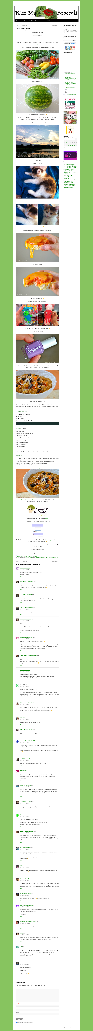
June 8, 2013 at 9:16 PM (24, 760)
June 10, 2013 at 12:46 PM (25, 923)
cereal (65, 166)
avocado (72, 163)
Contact (56, 20)
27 (72, 145)
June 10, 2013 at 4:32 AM (24, 880)
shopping (72, 184)
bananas (66, 164)
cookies (65, 169)
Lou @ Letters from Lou (25, 759)
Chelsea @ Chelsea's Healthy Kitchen (28, 740)
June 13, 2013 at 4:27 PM (24, 947)
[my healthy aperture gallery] (70, 92)
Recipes (21, 20)
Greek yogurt (68, 172)
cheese (69, 166)
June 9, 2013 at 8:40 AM (24, 771)
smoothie (65, 185)
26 (70, 145)
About (25, 20)
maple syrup (70, 173)
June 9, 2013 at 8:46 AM (24, 786)
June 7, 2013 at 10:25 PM (24, 656)
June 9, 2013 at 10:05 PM (24, 867)
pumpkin (52, 557)
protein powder (70, 181)
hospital (74, 172)
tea (74, 185)
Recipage (39, 468)
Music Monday (43, 20)
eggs (74, 169)
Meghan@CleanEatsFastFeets (26, 831)
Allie (21, 946)
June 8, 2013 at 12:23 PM (24, 704)
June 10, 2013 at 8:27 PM (24, 934)
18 (68, 144)
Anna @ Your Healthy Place (26, 607)
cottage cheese (69, 169)
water (70, 187)
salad (65, 184)
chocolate (74, 166)
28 (74, 145)
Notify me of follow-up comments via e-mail (25, 1022)
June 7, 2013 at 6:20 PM (24, 569)
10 (66, 142)
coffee (73, 167)
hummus (66, 173)
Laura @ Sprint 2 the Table (26, 637)
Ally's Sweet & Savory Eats (26, 594)
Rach (21, 962)
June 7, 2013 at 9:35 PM (24, 620)
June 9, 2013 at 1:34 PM (24, 803)
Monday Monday (55, 25)
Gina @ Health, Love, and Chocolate (28, 655)
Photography (71, 180)
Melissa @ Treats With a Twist (27, 703)
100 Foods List (50, 20)
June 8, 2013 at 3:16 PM (24, 719)
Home (17, 20)
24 (66, 145)
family (65, 170)
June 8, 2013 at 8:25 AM (24, 686)
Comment (18, 988)
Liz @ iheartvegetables (25, 847)
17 (66, 144)
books (73, 164)
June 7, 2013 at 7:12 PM (24, 582)
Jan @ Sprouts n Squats (25, 893)
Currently (37, 20)
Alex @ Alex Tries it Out (25, 619)
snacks (68, 185)
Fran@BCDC (23, 770)
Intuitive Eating (31, 20)
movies (74, 173)
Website (17, 1012)
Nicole (21, 865)
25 (68, 145)
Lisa (21, 814)
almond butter (66, 163)
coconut (40, 557)
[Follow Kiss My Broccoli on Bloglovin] (70, 44)
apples (69, 163)
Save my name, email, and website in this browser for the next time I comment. (32, 1016)
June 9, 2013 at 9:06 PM (24, 849)
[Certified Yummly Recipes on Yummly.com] (70, 95)
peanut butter (68, 178)
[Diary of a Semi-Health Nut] (70, 124)
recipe (55, 557)
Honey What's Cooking (25, 568)
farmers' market (45, 557)
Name (17, 1003)
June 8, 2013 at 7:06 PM (24, 742)
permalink (31, 558)
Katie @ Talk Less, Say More (26, 729)
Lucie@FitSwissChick (25, 670)
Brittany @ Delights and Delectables (28, 921)
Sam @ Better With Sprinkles (26, 581)
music (65, 175)
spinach (71, 185)
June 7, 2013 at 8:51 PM (24, 609)
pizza (75, 180)
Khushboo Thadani (24, 879)
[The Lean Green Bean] (70, 108)
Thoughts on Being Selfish (21, 25)
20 (72, 144)
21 (74, 144)
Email (17, 1008)
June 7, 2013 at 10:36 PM (24, 671)
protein (65, 181)
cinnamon (65, 167)
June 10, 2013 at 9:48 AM (24, 906)
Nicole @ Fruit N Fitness (25, 801)
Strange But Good (28, 557)
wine (72, 187)
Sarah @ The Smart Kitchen (26, 905)
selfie (68, 184)
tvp (57, 557)
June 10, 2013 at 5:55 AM (24, 895)
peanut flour (66, 180)
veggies (17, 558)
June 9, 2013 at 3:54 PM (24, 832)
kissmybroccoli (28, 29)
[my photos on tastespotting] (70, 89)
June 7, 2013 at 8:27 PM (24, 596)
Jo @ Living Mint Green (25, 785)
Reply (21, 576)
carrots (37, 557)
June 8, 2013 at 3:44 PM (24, 730)
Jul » (76, 148)
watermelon (21, 558)
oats (49, 557)
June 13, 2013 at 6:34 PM (24, 964)
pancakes (67, 176)
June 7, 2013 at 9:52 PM (24, 638)
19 (70, 144)
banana (75, 163)
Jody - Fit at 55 (23, 717)
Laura (21, 933)
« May (65, 148)
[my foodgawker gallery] (70, 87)
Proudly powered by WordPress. (70, 1027)
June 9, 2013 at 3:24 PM (24, 816)
